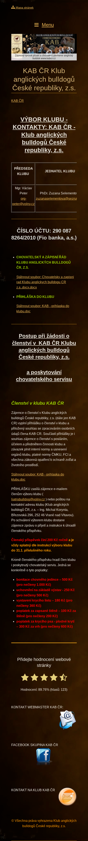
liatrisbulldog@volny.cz (28, 499)
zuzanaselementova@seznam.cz (60, 198)
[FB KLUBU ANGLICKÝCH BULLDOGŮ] (44, 757)
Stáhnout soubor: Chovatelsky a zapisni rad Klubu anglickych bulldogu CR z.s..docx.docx (45, 282)
